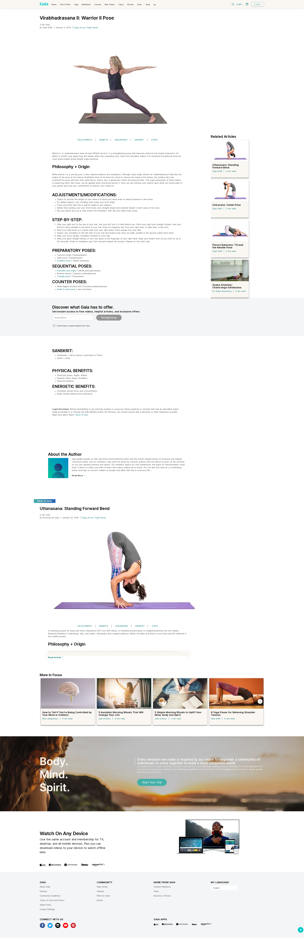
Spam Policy (45, 905)
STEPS (154, 140)
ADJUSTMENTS (85, 140)
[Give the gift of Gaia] (247, 4)
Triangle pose (63, 276)
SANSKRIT (139, 140)
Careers (100, 891)
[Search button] (233, 4)
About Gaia (45, 887)
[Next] (260, 701)
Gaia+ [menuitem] (139, 4)
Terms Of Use (81, 415)
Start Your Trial (152, 782)
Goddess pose (64, 260)
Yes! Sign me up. (109, 317)
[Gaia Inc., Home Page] (44, 3)
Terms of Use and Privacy (52, 900)
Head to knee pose (66, 289)
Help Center (102, 887)
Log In (257, 4)
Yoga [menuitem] (76, 4)
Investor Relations (162, 887)
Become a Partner (162, 896)
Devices (43, 891)
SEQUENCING (121, 140)
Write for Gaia (103, 896)
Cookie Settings (47, 909)
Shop (156, 891)
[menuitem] (54, 3)
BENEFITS (103, 140)
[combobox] (224, 888)
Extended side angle (66, 270)
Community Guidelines (50, 896)
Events (100, 900)
